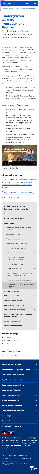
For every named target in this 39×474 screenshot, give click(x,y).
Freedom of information (11, 458)
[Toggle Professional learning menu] (34, 268)
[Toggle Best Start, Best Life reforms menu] (34, 309)
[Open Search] (35, 3)
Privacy (4, 455)
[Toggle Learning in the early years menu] (34, 305)
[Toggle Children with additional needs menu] (34, 296)
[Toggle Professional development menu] (34, 253)
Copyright (23, 455)
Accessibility (26, 458)
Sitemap (5, 461)
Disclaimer (13, 455)
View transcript (12, 168)
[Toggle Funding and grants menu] (34, 291)
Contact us (14, 461)
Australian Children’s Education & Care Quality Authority (17, 184)
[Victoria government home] (33, 468)
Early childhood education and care (18, 193)
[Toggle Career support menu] (34, 223)
